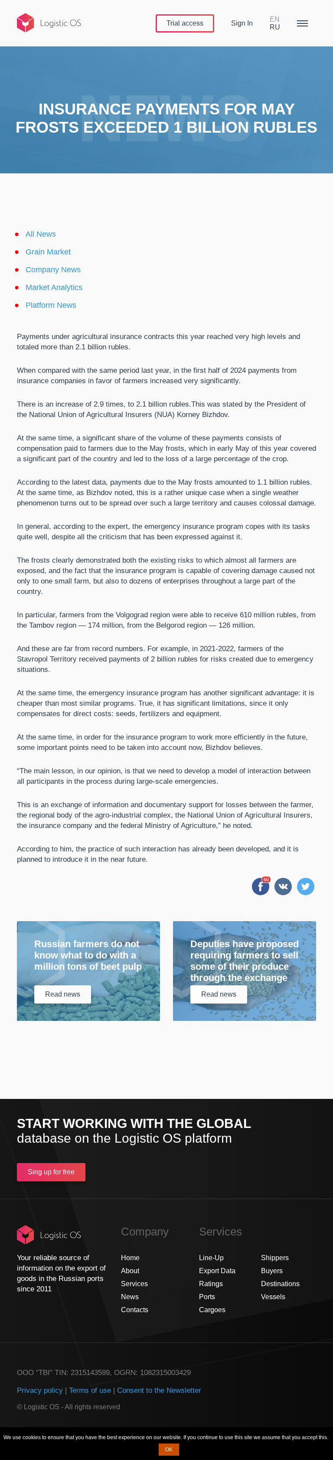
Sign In (242, 23)
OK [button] (169, 1450)
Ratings (211, 1283)
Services (134, 1283)
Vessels (273, 1296)
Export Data (217, 1270)
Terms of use (90, 1390)
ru (275, 27)
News (130, 1296)
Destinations (280, 1283)
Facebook (260, 886)
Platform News (51, 305)
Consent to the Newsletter (159, 1390)
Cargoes (212, 1309)
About (130, 1270)
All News (41, 234)
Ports (207, 1296)
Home (130, 1257)
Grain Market (48, 252)
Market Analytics (54, 287)
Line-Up (211, 1257)
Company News (53, 269)
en (275, 19)
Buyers (272, 1270)
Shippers (275, 1257)
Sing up (51, 1172)
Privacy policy (40, 1390)
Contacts (134, 1309)
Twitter (305, 886)
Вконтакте (283, 886)
